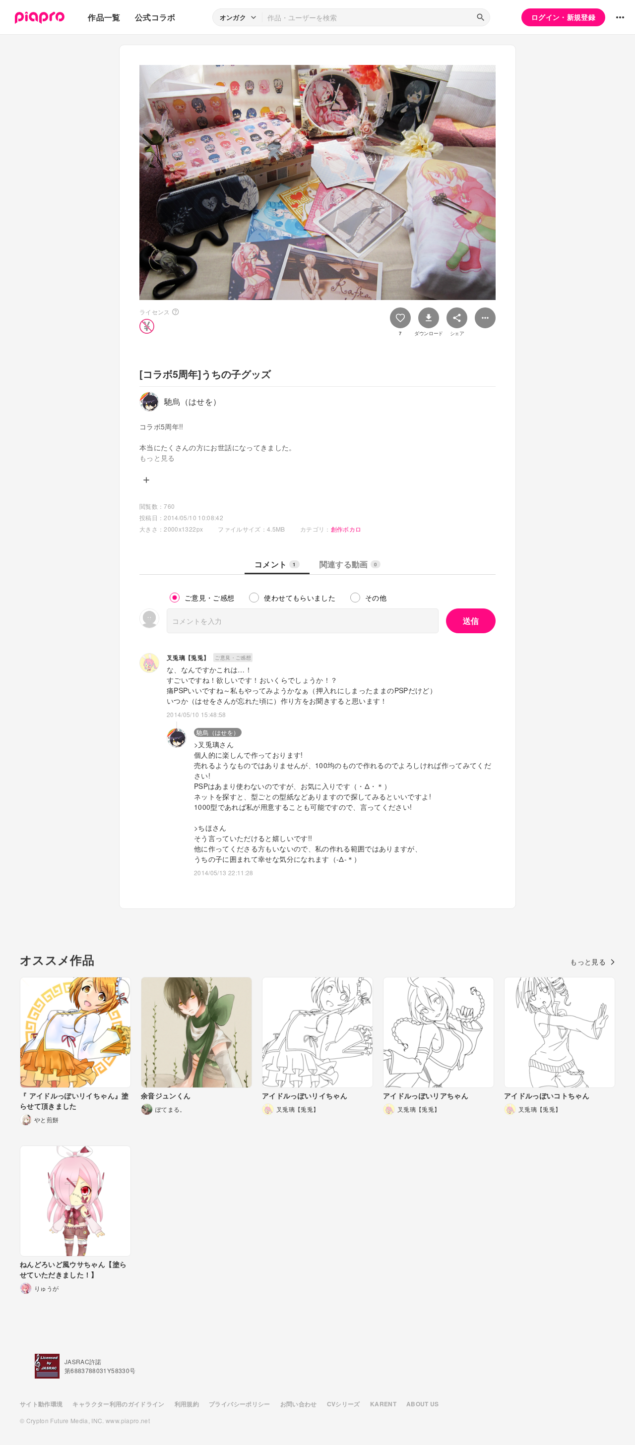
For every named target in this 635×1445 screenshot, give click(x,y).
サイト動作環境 (41, 1403)
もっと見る (588, 961)
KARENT (383, 1403)
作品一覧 (104, 17)
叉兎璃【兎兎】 (188, 657)
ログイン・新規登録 (563, 17)
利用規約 (187, 1403)
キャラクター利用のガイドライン (118, 1403)
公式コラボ (155, 17)
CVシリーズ (343, 1403)
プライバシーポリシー (239, 1403)
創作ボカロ (346, 529)
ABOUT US (422, 1403)
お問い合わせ (298, 1403)
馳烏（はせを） (217, 732)
